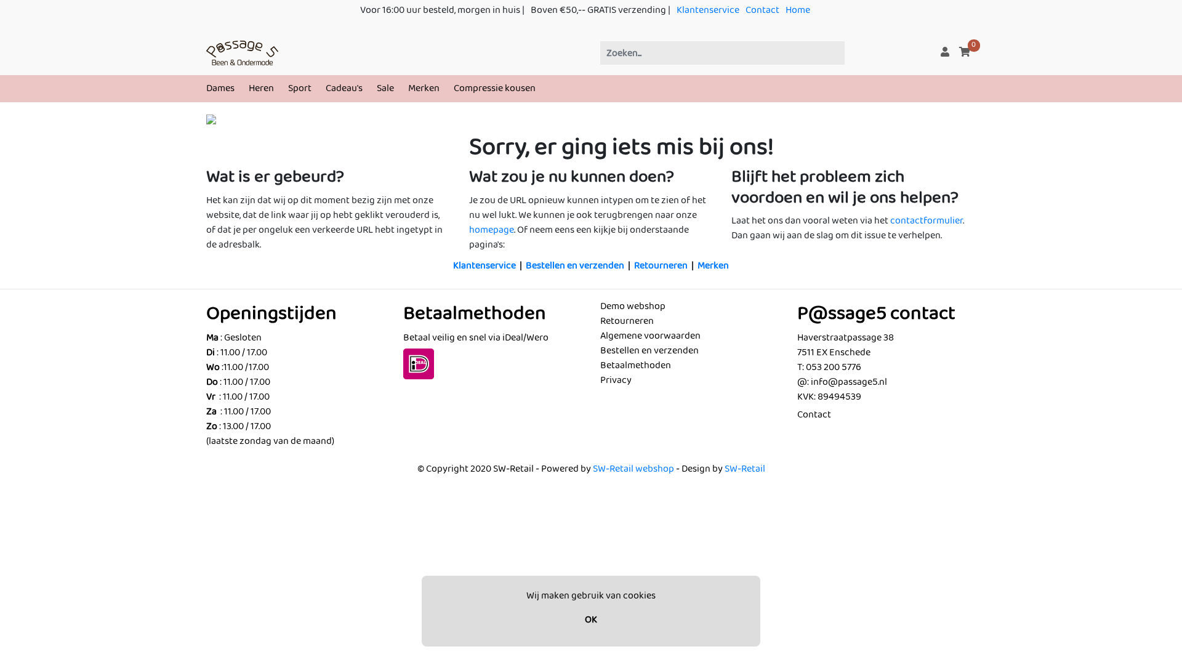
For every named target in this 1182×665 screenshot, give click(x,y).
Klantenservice (708, 10)
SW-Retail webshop (633, 469)
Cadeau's (344, 88)
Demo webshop (632, 306)
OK (591, 619)
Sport (300, 88)
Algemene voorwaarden (650, 336)
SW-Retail (745, 469)
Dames (220, 88)
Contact (762, 10)
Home (798, 10)
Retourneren (661, 265)
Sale (385, 88)
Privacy (616, 380)
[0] (964, 52)
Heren (261, 88)
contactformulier (926, 220)
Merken (424, 88)
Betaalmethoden (635, 365)
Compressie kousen (495, 88)
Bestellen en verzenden (575, 265)
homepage (491, 230)
